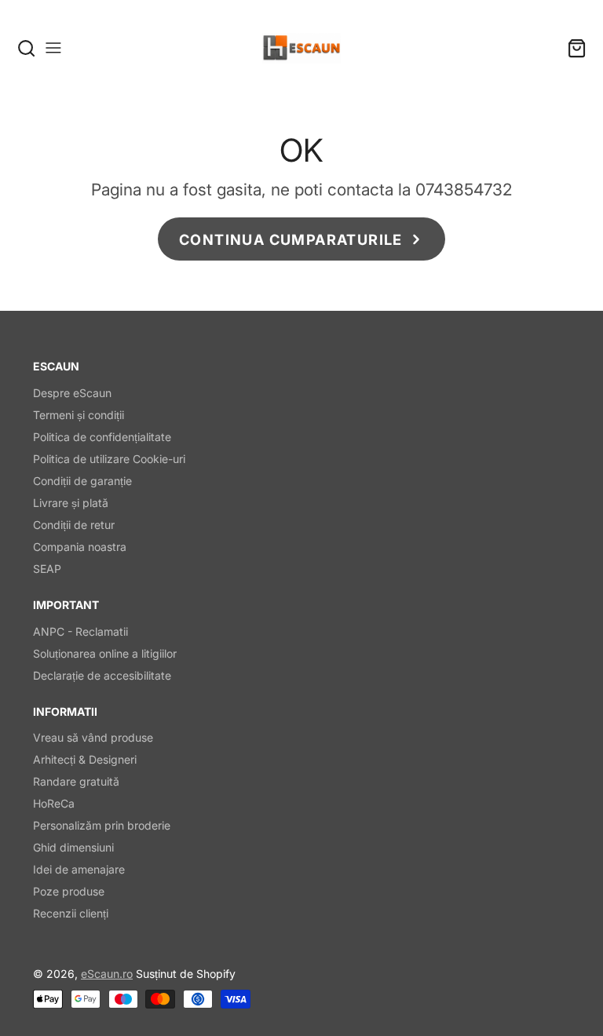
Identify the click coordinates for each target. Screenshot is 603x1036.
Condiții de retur (74, 524)
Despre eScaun (72, 392)
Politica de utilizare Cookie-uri (109, 458)
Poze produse (68, 891)
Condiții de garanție (82, 480)
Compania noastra (79, 546)
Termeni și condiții (78, 414)
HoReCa (54, 803)
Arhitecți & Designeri (85, 759)
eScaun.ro (107, 973)
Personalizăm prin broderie (101, 825)
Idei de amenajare (79, 869)
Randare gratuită (76, 781)
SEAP (47, 568)
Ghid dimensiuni (73, 847)
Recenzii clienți (70, 913)
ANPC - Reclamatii (80, 631)
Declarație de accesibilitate (102, 675)
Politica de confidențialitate (102, 436)
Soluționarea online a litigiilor (105, 653)
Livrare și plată (70, 502)
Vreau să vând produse (93, 737)
